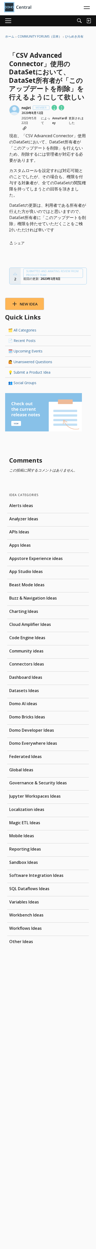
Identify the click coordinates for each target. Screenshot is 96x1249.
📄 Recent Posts (22, 340)
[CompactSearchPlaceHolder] (79, 20)
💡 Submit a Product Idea (29, 372)
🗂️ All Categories (22, 330)
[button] (14, 110)
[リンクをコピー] (25, 128)
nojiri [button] (26, 108)
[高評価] (15, 274)
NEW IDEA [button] (29, 303)
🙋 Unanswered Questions (30, 361)
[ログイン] (88, 20)
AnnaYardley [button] (59, 120)
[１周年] (54, 108)
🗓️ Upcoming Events (25, 351)
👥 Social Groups (22, 382)
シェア (17, 243)
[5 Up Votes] (62, 108)
